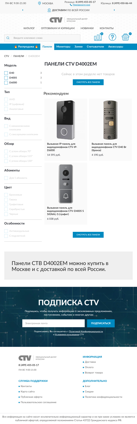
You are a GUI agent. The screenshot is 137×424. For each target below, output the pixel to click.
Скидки (89, 391)
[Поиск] (7, 37)
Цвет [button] (8, 187)
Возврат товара (94, 373)
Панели (47, 46)
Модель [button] (10, 65)
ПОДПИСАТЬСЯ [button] (101, 323)
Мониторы (63, 46)
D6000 (13, 82)
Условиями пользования (67, 334)
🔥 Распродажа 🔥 (26, 46)
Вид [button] (7, 118)
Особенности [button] (14, 223)
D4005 (13, 78)
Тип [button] (7, 92)
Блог (87, 386)
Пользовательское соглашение (38, 402)
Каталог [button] (29, 28)
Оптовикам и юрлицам (58, 28)
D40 (11, 73)
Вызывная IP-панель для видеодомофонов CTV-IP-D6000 (62, 147)
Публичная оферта (31, 397)
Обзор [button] (9, 144)
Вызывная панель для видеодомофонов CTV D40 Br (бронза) (109, 147)
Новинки (87, 28)
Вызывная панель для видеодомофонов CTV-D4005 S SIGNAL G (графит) (65, 211)
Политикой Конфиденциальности (86, 331)
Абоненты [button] (12, 170)
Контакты (107, 28)
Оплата (89, 367)
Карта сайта (28, 391)
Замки (79, 46)
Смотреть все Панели (88, 82)
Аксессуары (115, 46)
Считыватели (95, 46)
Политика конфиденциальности (103, 397)
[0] (126, 37)
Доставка (90, 362)
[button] (80, 5)
